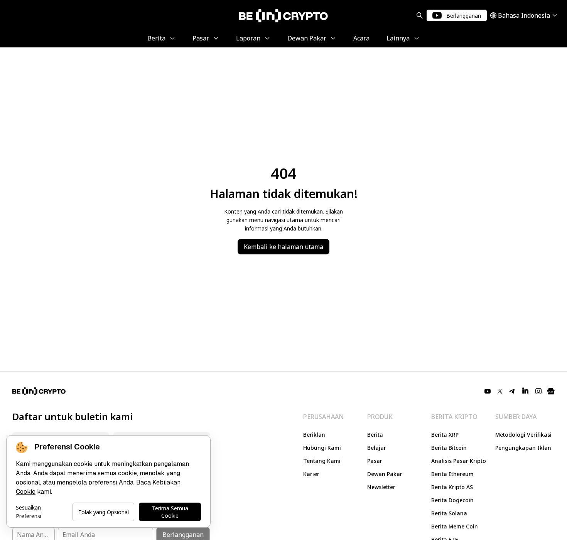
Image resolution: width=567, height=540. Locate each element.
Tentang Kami (322, 460)
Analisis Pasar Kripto (458, 460)
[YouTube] (487, 391)
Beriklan (314, 434)
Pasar (374, 460)
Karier (311, 474)
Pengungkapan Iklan (523, 447)
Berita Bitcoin (449, 447)
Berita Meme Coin (454, 526)
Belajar (376, 447)
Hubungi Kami (322, 447)
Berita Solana (449, 513)
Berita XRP (445, 434)
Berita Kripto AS (452, 487)
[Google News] (551, 391)
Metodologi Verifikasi (523, 434)
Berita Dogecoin (452, 500)
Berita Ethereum (452, 474)
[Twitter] (500, 391)
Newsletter (381, 487)
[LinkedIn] (525, 391)
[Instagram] (538, 391)
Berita (375, 434)
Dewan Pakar (384, 474)
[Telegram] (512, 391)
